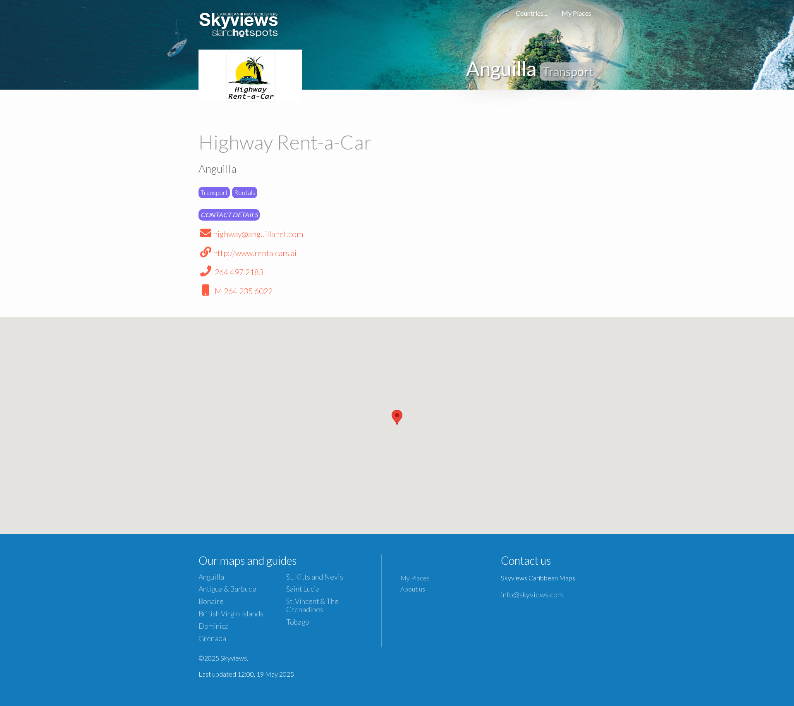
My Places (576, 13)
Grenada (212, 638)
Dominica (213, 626)
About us (412, 589)
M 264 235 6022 (243, 291)
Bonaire (211, 601)
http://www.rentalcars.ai (255, 253)
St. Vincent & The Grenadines (312, 605)
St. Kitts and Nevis (314, 577)
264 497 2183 (238, 272)
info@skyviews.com (532, 594)
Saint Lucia (303, 589)
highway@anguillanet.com (258, 234)
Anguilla (211, 577)
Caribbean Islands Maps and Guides (239, 22)
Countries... (531, 13)
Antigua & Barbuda (227, 589)
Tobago (297, 622)
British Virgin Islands (230, 613)
